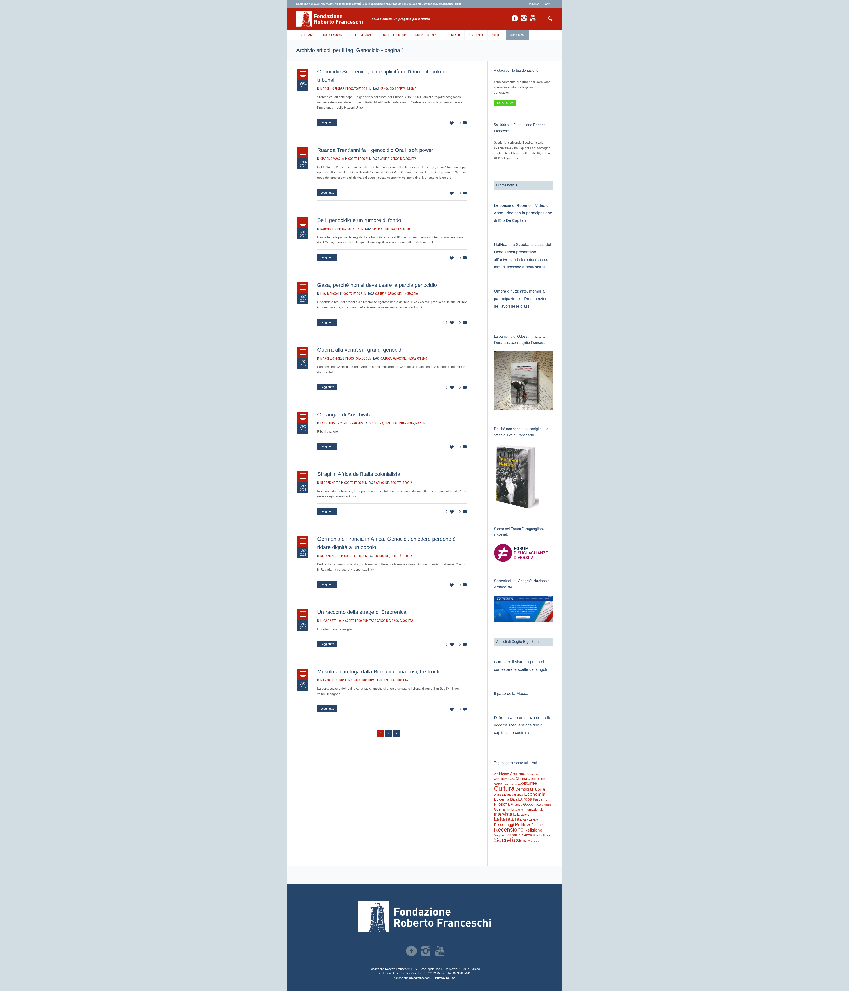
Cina (512, 779)
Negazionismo (417, 358)
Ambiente (501, 774)
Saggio (396, 621)
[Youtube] (533, 18)
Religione (533, 830)
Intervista (406, 423)
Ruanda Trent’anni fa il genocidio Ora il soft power (375, 150)
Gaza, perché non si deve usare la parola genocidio (377, 285)
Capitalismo (501, 778)
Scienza (525, 835)
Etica (513, 799)
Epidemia (501, 799)
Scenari (511, 835)
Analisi (530, 774)
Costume (527, 783)
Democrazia (526, 789)
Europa (525, 799)
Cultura (389, 229)
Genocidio (387, 88)
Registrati (533, 4)
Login (547, 4)
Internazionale (534, 809)
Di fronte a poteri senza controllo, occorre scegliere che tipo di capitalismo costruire (523, 725)
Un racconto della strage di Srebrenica (361, 612)
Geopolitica (532, 804)
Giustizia (546, 804)
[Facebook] (514, 18)
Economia (534, 794)
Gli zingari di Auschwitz (344, 415)
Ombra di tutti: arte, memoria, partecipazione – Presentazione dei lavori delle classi (522, 299)
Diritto (497, 794)
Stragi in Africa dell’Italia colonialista (358, 474)
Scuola (537, 835)
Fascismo (540, 799)
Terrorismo (534, 841)
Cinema (377, 229)
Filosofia (502, 804)
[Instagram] (523, 18)
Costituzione (510, 784)
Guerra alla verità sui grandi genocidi (359, 350)
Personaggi (504, 824)
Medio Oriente (529, 820)
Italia (516, 814)
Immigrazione (514, 809)
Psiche (537, 825)
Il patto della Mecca (511, 693)
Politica (522, 824)
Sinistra (547, 835)
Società (400, 88)
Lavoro (524, 814)
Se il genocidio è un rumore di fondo (359, 220)
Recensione (509, 829)
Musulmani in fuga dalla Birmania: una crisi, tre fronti (378, 672)
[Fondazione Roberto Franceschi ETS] (424, 916)
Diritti (541, 789)
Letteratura (506, 819)
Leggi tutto (327, 122)
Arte (538, 774)
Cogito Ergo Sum (360, 88)
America (518, 773)
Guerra (499, 809)
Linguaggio (410, 293)
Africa (385, 159)
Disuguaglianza (512, 794)
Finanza (516, 804)
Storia (412, 88)
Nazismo (421, 423)
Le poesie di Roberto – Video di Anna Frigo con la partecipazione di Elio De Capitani (523, 213)
